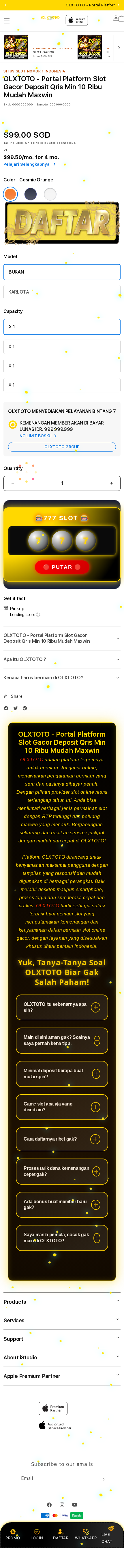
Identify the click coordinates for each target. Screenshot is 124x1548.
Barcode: (42, 104)
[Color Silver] (50, 194)
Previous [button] (5, 5)
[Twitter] (17, 709)
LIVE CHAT (107, 1537)
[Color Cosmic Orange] (10, 194)
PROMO (12, 1538)
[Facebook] (7, 709)
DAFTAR (61, 1538)
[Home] (50, 18)
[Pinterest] (26, 709)
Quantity (12, 468)
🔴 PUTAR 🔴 (62, 567)
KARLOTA (18, 292)
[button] (7, 21)
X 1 (12, 326)
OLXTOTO (31, 759)
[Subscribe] (102, 1479)
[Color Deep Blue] (30, 194)
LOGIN (37, 1538)
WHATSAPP (86, 1538)
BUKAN (16, 272)
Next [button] (118, 5)
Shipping (32, 142)
